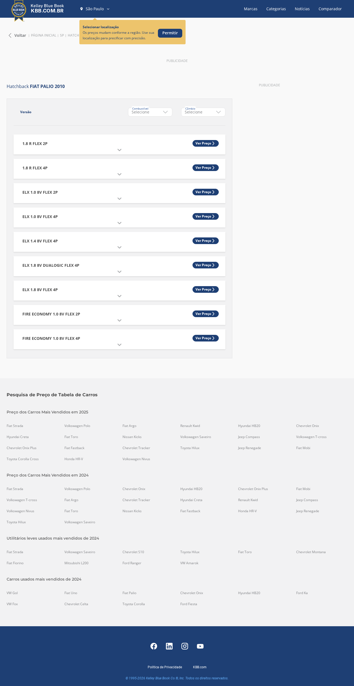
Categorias (276, 8)
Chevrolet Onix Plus (22, 448)
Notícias (302, 8)
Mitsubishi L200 (76, 563)
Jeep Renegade (249, 448)
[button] (95, 9)
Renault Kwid (190, 426)
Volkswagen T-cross (311, 437)
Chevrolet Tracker (136, 448)
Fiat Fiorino (15, 563)
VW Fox (12, 604)
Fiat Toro (71, 437)
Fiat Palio (129, 593)
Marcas (250, 8)
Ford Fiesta (188, 604)
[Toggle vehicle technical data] (119, 150)
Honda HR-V (73, 459)
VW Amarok (189, 563)
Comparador (330, 8)
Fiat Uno (70, 593)
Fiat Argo (129, 426)
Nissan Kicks (132, 437)
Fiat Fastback (74, 448)
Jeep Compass (249, 437)
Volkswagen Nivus (136, 459)
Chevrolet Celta (76, 604)
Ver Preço (203, 143)
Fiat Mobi (303, 448)
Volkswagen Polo (77, 426)
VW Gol (12, 593)
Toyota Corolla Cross (23, 459)
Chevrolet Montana (311, 552)
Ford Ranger (132, 563)
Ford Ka (302, 593)
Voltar (20, 35)
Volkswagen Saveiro (195, 437)
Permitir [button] (170, 32)
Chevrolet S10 (133, 552)
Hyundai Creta (18, 437)
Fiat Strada (15, 426)
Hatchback (78, 35)
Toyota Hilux (189, 448)
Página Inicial (43, 35)
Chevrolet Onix (307, 426)
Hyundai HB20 (249, 426)
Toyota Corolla (134, 604)
